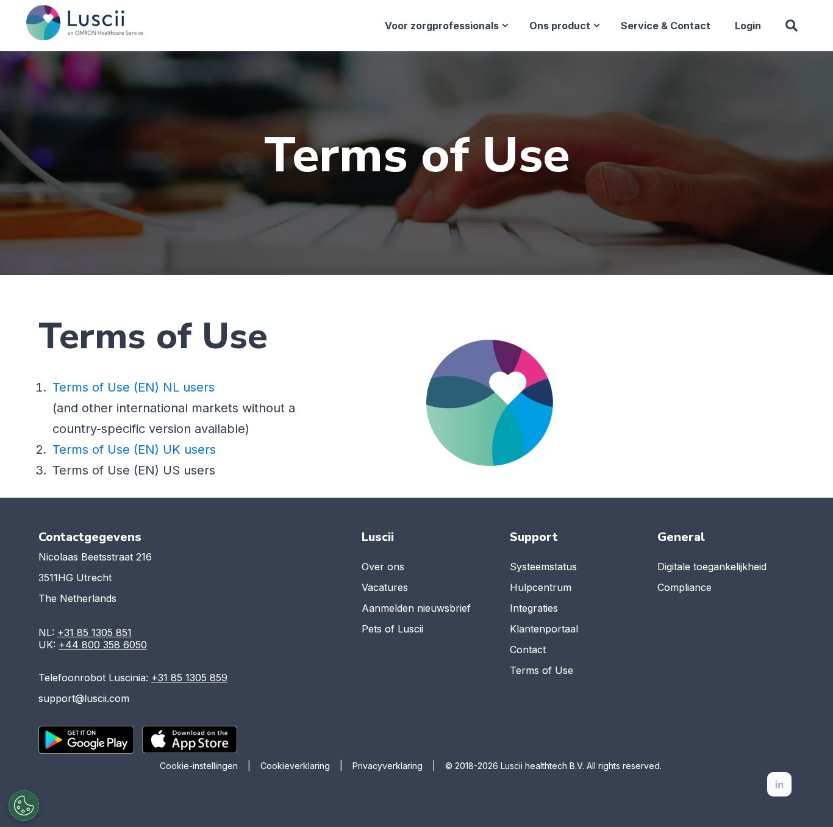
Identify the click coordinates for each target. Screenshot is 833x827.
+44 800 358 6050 (103, 645)
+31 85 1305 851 (94, 632)
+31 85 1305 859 (189, 677)
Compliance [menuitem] (684, 587)
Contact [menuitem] (528, 649)
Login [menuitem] (748, 26)
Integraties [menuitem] (534, 608)
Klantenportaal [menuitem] (544, 629)
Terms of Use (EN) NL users (133, 387)
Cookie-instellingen (199, 766)
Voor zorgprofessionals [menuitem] (442, 26)
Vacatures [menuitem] (385, 587)
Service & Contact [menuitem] (665, 26)
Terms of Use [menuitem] (541, 670)
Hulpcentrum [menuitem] (540, 587)
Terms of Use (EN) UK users (134, 449)
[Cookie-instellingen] (24, 805)
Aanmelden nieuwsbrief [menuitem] (416, 608)
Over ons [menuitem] (383, 566)
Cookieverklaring (295, 766)
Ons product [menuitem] (559, 26)
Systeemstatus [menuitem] (543, 566)
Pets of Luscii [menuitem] (392, 629)
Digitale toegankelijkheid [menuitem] (712, 566)
